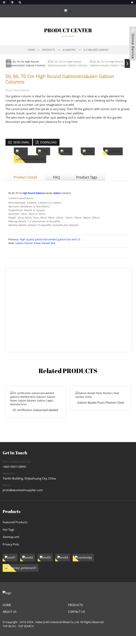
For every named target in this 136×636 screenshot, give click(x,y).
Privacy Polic (11, 544)
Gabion (57, 193)
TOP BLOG (9, 626)
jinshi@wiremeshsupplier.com (23, 490)
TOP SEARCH (26, 626)
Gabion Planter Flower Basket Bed (35, 243)
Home (31, 49)
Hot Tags (8, 530)
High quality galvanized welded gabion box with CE (50, 239)
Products (48, 49)
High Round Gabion (32, 193)
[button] (127, 63)
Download (48, 142)
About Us (9, 612)
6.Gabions (69, 49)
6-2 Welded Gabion (96, 49)
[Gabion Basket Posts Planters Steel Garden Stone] (101, 397)
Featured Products (15, 522)
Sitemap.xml (11, 537)
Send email (21, 142)
